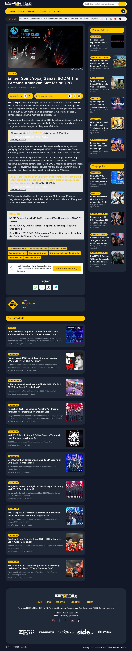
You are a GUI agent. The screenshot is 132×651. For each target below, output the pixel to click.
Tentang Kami (88, 648)
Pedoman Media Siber (103, 648)
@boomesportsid (18, 133)
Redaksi (116, 648)
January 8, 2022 (18, 140)
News (21, 11)
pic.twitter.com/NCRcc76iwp (56, 133)
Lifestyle (45, 11)
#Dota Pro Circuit (58, 248)
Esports (31, 11)
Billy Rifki (12, 87)
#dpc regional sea (17, 253)
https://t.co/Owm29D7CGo (43, 183)
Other (57, 11)
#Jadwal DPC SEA (17, 248)
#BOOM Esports (32, 257)
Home (12, 11)
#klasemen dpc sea (37, 248)
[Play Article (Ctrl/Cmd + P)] (70, 96)
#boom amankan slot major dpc (65, 253)
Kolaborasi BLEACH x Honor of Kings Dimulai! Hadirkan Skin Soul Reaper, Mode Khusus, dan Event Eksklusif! (67, 18)
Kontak (123, 648)
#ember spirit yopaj (38, 253)
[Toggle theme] (123, 11)
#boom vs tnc (15, 257)
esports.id (24, 647)
